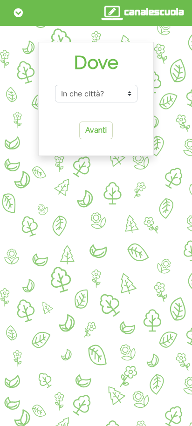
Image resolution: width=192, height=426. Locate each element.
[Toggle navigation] (18, 13)
